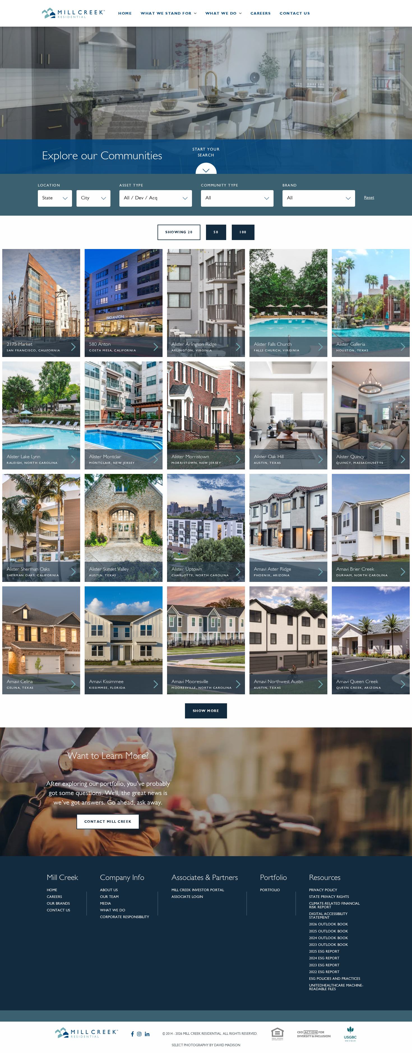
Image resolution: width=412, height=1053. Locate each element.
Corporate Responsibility (124, 917)
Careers (261, 13)
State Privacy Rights (329, 897)
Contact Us (295, 13)
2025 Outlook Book (328, 931)
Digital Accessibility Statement (328, 916)
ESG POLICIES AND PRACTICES (334, 978)
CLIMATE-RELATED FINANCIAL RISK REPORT (334, 905)
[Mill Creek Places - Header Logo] (78, 13)
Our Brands (58, 903)
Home (125, 13)
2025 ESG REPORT (324, 951)
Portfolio (270, 890)
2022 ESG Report (324, 972)
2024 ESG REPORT (324, 958)
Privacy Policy (323, 890)
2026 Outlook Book (328, 924)
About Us (109, 890)
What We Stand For (166, 13)
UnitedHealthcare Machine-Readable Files (336, 987)
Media (105, 903)
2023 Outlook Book (328, 945)
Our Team (109, 897)
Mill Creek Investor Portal (198, 890)
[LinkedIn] (147, 1033)
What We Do (221, 13)
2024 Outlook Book (328, 938)
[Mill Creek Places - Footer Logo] (86, 1033)
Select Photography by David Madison (206, 1045)
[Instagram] (139, 1033)
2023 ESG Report (324, 965)
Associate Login (187, 897)
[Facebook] (132, 1033)
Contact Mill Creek (108, 822)
